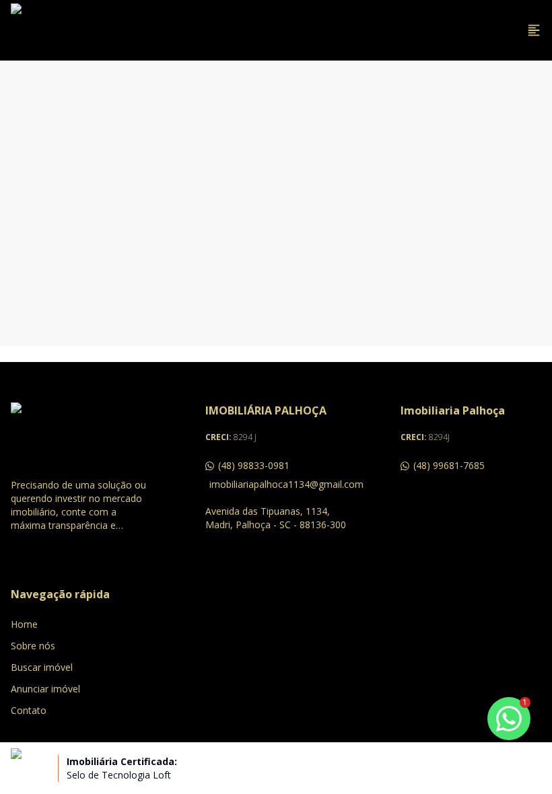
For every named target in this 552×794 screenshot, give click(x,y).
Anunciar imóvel (45, 688)
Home (24, 624)
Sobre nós (33, 645)
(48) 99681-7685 (449, 465)
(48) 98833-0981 (253, 465)
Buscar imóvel (42, 667)
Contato (28, 710)
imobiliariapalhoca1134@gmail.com (277, 484)
